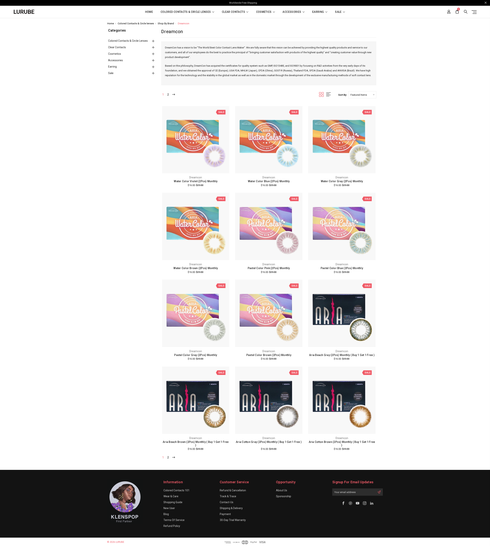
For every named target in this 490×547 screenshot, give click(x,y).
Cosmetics (264, 12)
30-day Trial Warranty (233, 520)
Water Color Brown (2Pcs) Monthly (195, 268)
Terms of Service (174, 520)
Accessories (292, 12)
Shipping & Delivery (231, 508)
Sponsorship (283, 496)
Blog (166, 514)
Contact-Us (226, 502)
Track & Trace (228, 496)
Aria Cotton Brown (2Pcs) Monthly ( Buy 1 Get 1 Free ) (342, 443)
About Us (281, 490)
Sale (338, 12)
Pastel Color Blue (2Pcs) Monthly (342, 268)
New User (169, 508)
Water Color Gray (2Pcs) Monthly (342, 181)
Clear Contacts (234, 12)
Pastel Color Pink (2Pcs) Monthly (269, 268)
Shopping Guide (172, 502)
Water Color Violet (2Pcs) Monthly (195, 181)
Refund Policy (171, 525)
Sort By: (342, 94)
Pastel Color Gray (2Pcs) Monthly (195, 355)
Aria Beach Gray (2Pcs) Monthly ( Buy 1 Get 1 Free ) (342, 355)
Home (149, 12)
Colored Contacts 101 (176, 490)
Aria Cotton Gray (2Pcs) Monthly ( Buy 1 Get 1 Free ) (269, 441)
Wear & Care (170, 496)
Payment (225, 514)
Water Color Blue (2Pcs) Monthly (269, 181)
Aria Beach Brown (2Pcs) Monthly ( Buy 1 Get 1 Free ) (196, 443)
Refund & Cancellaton (233, 490)
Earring (318, 12)
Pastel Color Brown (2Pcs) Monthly (268, 355)
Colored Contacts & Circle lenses (186, 12)
